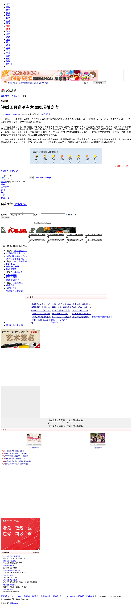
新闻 (8, 7)
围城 (8, 280)
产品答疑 (90, 596)
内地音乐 (15, 96)
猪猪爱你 (10, 285)
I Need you (10, 264)
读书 (8, 42)
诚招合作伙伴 (57, 322)
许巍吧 (118, 166)
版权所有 (14, 603)
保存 (3, 184)
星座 (8, 48)
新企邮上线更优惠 (14, 325)
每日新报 (46, 114)
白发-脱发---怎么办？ (61, 317)
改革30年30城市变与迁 (102, 317)
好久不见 (15, 266)
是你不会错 (11, 274)
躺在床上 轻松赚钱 (80, 317)
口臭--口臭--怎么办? (41, 313)
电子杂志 (23, 246)
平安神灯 (18, 283)
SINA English (69, 596)
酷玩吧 (125, 166)
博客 (8, 23)
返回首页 (5, 198)
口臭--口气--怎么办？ (41, 310)
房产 (8, 34)
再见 (15, 277)
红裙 (8, 266)
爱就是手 (18, 272)
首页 (8, 4)
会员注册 (80, 596)
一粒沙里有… (20, 251)
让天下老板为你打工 (81, 313)
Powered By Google (42, 177)
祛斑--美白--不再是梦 (61, 307)
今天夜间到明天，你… (16, 253)
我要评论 (14, 171)
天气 (8, 50)
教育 (8, 45)
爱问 (8, 56)
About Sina (16, 596)
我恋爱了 (15, 280)
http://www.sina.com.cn (10, 114)
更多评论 (20, 204)
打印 (3, 192)
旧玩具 (9, 277)
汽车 (8, 31)
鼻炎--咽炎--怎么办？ (82, 307)
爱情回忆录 (11, 288)
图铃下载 (5, 246)
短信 (8, 53)
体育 (8, 10)
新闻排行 (5, 171)
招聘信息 (47, 596)
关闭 (3, 195)
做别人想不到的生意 (41, 317)
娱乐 (8, 12)
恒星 (8, 269)
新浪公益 (14, 246)
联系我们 (36, 596)
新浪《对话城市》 (59, 320)
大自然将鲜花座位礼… (16, 256)
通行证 (9, 64)
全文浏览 (5, 187)
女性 (8, 39)
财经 (8, 15)
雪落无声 (10, 291)
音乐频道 (5, 96)
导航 (8, 61)
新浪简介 (5, 596)
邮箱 (8, 58)
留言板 (4, 182)
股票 (8, 18)
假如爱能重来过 (21, 261)
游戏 (8, 37)
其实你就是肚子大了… (16, 259)
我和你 (14, 269)
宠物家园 (19, 291)
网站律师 (57, 596)
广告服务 (26, 596)
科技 (8, 21)
